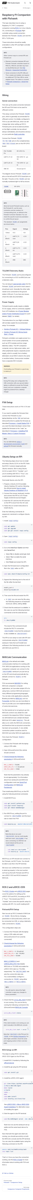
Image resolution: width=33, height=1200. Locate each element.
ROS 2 (17, 28)
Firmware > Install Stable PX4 (19, 423)
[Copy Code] (30, 526)
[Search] (25, 2)
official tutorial (9, 1063)
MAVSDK (17, 683)
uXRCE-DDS (21, 891)
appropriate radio (19, 284)
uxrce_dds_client (20, 1000)
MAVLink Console (21, 1007)
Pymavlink (5, 701)
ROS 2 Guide (9, 891)
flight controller (19, 134)
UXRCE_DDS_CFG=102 (12, 964)
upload (6, 446)
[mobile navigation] (30, 3)
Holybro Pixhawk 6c (19, 1036)
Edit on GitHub (8, 1173)
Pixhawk (19, 31)
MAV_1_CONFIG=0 (10, 961)
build (23, 444)
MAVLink (5, 661)
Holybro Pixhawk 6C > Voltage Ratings (17, 329)
